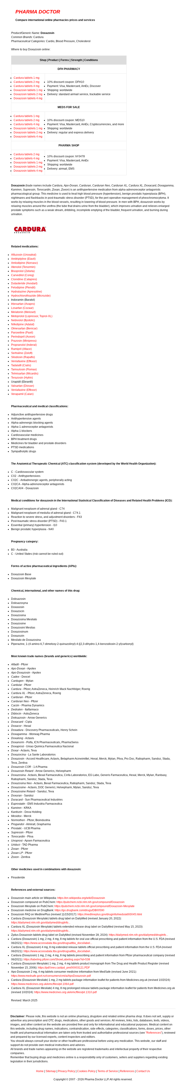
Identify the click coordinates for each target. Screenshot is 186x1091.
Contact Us (143, 1071)
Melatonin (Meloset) (23, 312)
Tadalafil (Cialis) (21, 365)
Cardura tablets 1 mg (26, 77)
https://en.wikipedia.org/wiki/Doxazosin (81, 898)
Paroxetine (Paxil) (22, 332)
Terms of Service (108, 1071)
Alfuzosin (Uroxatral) (23, 254)
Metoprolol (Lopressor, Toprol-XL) (31, 316)
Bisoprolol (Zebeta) (23, 271)
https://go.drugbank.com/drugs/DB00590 (79, 910)
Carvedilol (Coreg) (22, 275)
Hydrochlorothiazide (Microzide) (31, 295)
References (127, 1071)
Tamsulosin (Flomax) (24, 369)
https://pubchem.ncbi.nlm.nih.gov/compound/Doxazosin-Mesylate (94, 906)
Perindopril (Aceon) (23, 336)
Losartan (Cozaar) (22, 308)
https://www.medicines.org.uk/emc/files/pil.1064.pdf (42, 984)
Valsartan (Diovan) (22, 385)
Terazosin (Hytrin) (22, 377)
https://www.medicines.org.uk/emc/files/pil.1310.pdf (65, 992)
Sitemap (51, 1071)
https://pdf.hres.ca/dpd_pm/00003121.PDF (64, 967)
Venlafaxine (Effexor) (24, 361)
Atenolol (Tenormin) (23, 267)
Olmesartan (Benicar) (24, 328)
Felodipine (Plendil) (23, 287)
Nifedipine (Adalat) (22, 324)
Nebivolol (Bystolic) (23, 320)
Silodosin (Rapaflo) (23, 357)
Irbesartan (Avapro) (23, 303)
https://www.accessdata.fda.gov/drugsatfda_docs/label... (58, 943)
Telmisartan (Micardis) (24, 373)
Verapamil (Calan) (22, 394)
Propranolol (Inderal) (24, 344)
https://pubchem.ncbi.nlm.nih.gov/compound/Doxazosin (90, 902)
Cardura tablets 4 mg (26, 86)
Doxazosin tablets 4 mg (28, 98)
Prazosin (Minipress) (24, 340)
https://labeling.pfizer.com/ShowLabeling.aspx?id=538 (57, 959)
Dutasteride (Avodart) (24, 283)
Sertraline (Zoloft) (21, 353)
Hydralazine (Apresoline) (26, 291)
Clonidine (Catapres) (24, 279)
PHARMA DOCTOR (37, 12)
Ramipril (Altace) (21, 349)
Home (40, 1071)
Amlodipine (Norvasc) (24, 262)
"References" (154, 1032)
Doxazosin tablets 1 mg (28, 90)
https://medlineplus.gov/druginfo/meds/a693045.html (110, 914)
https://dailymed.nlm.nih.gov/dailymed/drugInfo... (40, 922)
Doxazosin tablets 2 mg (28, 94)
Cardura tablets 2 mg (26, 82)
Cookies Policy (86, 1071)
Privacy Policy (66, 1071)
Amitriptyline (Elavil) (23, 258)
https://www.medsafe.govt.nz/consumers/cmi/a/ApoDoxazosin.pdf (51, 975)
